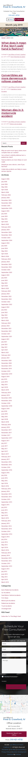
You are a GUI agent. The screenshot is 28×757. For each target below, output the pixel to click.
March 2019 (5, 390)
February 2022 (6, 323)
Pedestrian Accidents (8, 603)
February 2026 (6, 195)
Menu (11, 19)
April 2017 (4, 451)
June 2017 (4, 446)
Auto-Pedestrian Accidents (18, 56)
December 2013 (6, 558)
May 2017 (4, 448)
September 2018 (6, 406)
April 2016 (4, 483)
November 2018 (6, 400)
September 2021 (6, 336)
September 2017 (6, 438)
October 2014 (5, 531)
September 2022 (6, 304)
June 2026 (4, 184)
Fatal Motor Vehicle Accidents (11, 595)
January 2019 (5, 395)
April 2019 (4, 387)
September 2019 (6, 374)
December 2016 (6, 462)
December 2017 (6, 430)
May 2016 (4, 481)
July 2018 (4, 411)
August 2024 (5, 243)
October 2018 (5, 403)
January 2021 (5, 358)
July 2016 (4, 475)
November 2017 (6, 432)
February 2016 (6, 489)
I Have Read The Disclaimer (11, 676)
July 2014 (4, 539)
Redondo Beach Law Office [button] (14, 734)
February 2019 (6, 392)
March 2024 (5, 256)
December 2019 (6, 366)
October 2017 (5, 435)
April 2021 (4, 350)
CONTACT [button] (20, 19)
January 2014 (5, 555)
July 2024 (4, 246)
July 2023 (4, 278)
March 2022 (5, 320)
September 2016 (6, 470)
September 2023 (6, 272)
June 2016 (4, 478)
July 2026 (4, 181)
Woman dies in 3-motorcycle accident (12, 113)
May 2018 (4, 416)
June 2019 (4, 382)
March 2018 (5, 422)
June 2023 (4, 280)
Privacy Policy (6, 752)
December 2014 (6, 526)
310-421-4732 (14, 15)
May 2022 (4, 315)
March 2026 (5, 192)
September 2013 (6, 566)
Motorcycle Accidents (16, 124)
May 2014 (4, 545)
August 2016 (5, 473)
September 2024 (6, 240)
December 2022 (6, 296)
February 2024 (6, 259)
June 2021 (4, 344)
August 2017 (5, 440)
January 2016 (5, 491)
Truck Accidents (6, 606)
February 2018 (6, 424)
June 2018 (4, 414)
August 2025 (5, 211)
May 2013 (4, 577)
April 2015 (4, 515)
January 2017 (5, 459)
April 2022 (4, 318)
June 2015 (4, 510)
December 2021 (6, 328)
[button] (26, 746)
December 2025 (6, 200)
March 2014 (5, 550)
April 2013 (4, 579)
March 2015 (5, 518)
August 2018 (5, 408)
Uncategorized (6, 608)
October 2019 (5, 371)
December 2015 (6, 494)
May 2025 (4, 219)
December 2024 (6, 232)
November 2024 (6, 235)
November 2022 (6, 299)
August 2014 (5, 537)
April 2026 (4, 189)
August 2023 (5, 275)
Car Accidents (5, 592)
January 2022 (5, 326)
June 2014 (4, 542)
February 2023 (6, 291)
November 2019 (6, 368)
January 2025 (5, 230)
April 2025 (4, 222)
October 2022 (5, 302)
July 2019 (4, 379)
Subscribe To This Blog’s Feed (11, 616)
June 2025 (4, 216)
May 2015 (4, 513)
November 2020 (6, 363)
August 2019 (5, 376)
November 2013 (6, 561)
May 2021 (4, 347)
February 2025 (6, 227)
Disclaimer (4, 681)
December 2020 (6, 360)
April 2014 (4, 547)
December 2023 (6, 264)
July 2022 (4, 310)
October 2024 (5, 238)
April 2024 (4, 254)
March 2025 (5, 224)
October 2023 (5, 270)
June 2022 (4, 312)
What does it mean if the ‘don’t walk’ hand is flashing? (13, 45)
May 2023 (4, 283)
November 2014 (6, 529)
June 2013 (4, 574)
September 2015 (6, 502)
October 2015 (5, 499)
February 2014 (6, 553)
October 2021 (5, 334)
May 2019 (4, 384)
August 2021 (5, 339)
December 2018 (6, 398)
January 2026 (5, 197)
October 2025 (5, 205)
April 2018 (4, 419)
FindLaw (18, 754)
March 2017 (5, 454)
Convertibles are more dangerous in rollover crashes (13, 78)
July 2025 (4, 214)
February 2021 (6, 355)
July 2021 (4, 342)
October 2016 (5, 467)
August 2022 (5, 307)
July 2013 (4, 571)
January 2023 (5, 294)
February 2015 (6, 521)
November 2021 (6, 331)
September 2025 (6, 208)
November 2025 (6, 203)
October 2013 (5, 563)
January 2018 (5, 427)
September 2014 (6, 534)
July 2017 (4, 443)
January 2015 (5, 523)
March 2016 (5, 486)
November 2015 (6, 497)
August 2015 (5, 505)
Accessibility (21, 749)
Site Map (13, 749)
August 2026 (5, 179)
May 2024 (4, 251)
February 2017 (6, 456)
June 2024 (4, 248)
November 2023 (6, 267)
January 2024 (5, 262)
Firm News (4, 598)
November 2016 (6, 465)
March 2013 (5, 582)
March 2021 (5, 352)
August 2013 (5, 569)
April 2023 (4, 286)
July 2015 (4, 507)
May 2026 (4, 187)
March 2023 (5, 288)
